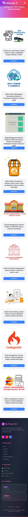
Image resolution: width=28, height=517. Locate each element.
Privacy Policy (11, 506)
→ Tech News (5, 459)
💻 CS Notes (5, 470)
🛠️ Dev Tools (5, 476)
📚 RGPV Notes (6, 468)
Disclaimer (18, 506)
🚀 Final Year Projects (7, 473)
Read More (14, 61)
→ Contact (4, 451)
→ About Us (5, 449)
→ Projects (4, 454)
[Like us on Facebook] (10, 437)
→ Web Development (7, 456)
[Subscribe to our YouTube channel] (6, 437)
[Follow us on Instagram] (3, 437)
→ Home (4, 446)
